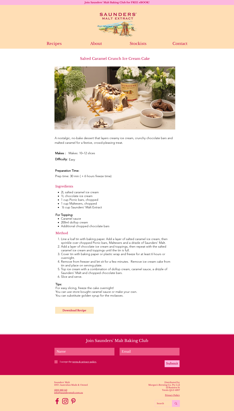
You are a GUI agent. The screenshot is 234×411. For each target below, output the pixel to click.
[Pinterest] (73, 401)
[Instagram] (65, 401)
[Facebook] (57, 401)
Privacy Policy (172, 395)
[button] (114, 98)
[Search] (176, 403)
